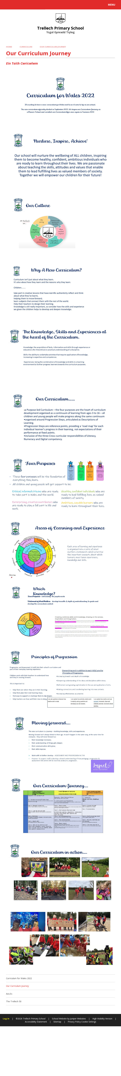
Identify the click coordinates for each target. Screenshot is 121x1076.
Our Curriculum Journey (53, 46)
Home (9, 46)
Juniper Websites (78, 1018)
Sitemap (57, 1021)
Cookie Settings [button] (88, 1021)
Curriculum (26, 46)
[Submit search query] (40, 4)
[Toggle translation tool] (14, 4)
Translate (27, 5)
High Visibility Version (102, 1018)
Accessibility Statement (36, 1021)
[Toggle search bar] (6, 4)
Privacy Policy (74, 1021)
